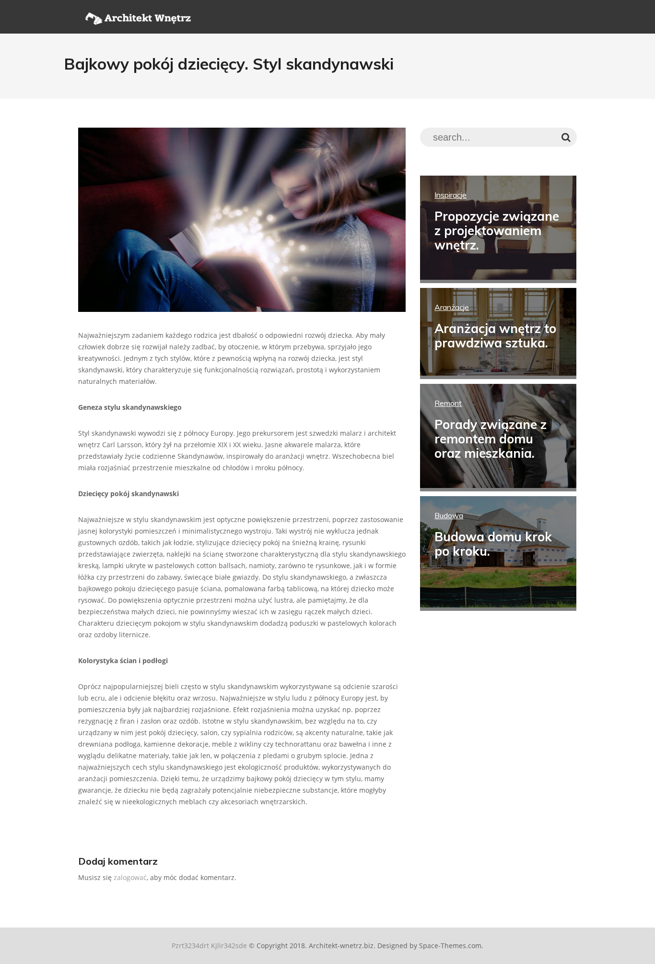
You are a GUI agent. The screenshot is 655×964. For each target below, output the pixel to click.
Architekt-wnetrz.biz (341, 945)
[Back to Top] (637, 946)
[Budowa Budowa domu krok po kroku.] (498, 604)
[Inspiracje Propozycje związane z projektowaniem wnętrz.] (498, 277)
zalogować (130, 877)
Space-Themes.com (450, 945)
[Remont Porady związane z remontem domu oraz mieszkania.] (498, 485)
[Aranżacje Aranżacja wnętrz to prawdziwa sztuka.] (498, 373)
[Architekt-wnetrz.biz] (137, 22)
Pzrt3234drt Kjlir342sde (209, 945)
